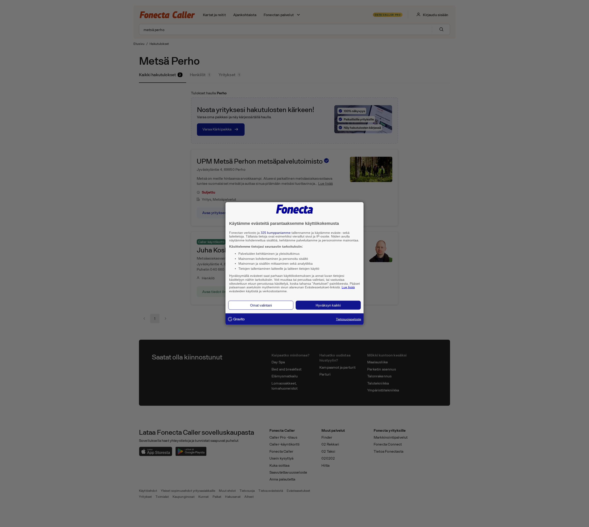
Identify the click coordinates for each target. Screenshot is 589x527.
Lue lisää (348, 287)
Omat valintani (261, 305)
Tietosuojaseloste (348, 319)
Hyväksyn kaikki (328, 305)
